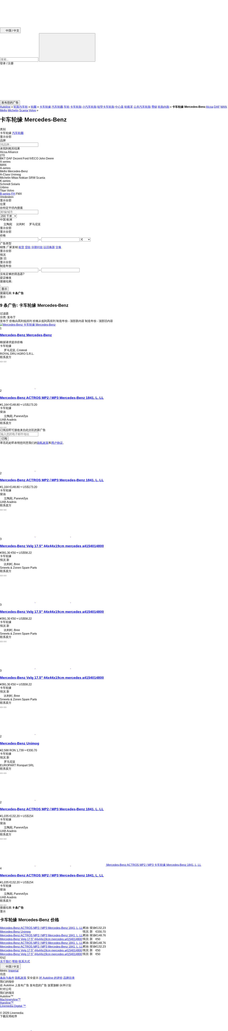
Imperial (13, 970)
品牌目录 (69, 977)
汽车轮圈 (57, 106)
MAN (224, 106)
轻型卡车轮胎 (105, 106)
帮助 (15, 961)
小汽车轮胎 (89, 106)
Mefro (3, 110)
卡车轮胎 (76, 106)
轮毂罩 (128, 106)
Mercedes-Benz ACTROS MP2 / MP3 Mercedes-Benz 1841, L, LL (52, 398)
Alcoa (209, 106)
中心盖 (119, 106)
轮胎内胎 (163, 106)
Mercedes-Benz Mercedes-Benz (26, 335)
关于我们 (5, 961)
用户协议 (57, 442)
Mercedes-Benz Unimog (19, 743)
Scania (23, 110)
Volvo (32, 110)
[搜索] (67, 47)
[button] (114, 82)
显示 (4, 288)
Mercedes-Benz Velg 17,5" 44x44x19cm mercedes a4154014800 (52, 546)
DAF (217, 106)
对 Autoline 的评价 (51, 977)
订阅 (4, 438)
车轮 (66, 106)
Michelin (13, 110)
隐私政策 (42, 442)
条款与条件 (7, 977)
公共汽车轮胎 (142, 106)
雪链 (154, 106)
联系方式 (24, 961)
